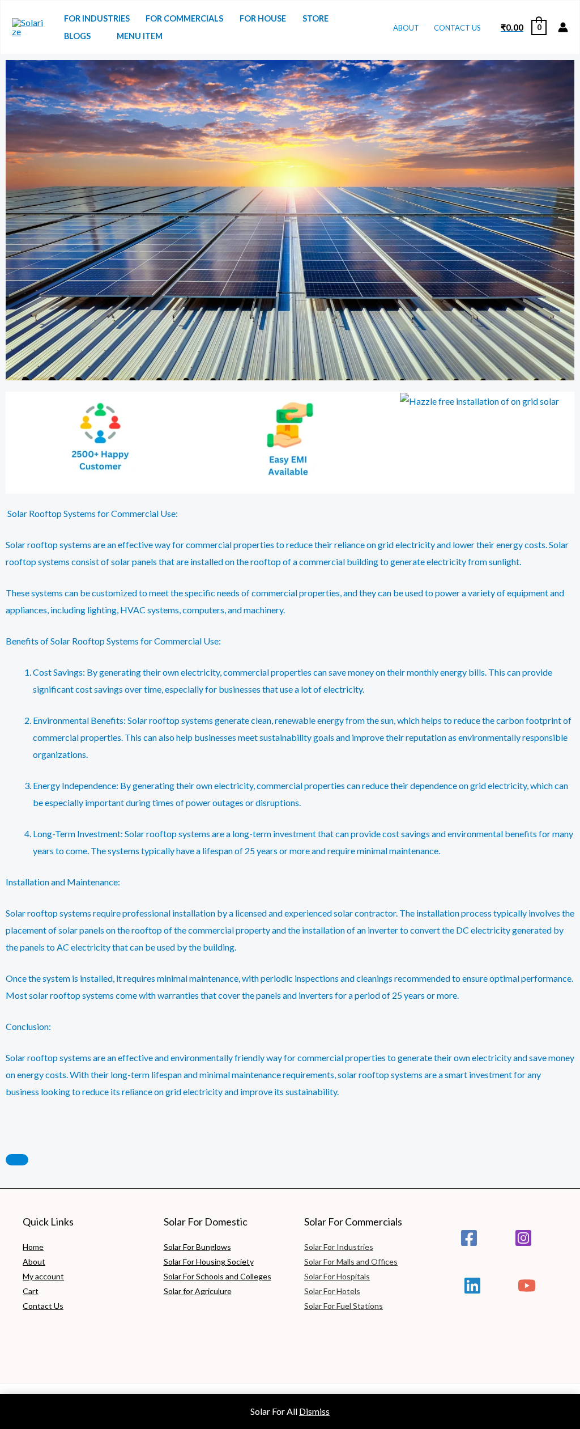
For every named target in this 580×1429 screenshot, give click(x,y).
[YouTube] (527, 1285)
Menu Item (140, 36)
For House (263, 18)
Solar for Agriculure (198, 1291)
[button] (16, 434)
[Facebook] (469, 1238)
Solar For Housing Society (209, 1261)
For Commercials (184, 18)
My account (43, 1276)
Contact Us (457, 27)
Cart (31, 1291)
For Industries (97, 18)
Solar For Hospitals (337, 1276)
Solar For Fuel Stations (343, 1306)
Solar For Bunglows (197, 1247)
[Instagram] (523, 1238)
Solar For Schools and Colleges (217, 1276)
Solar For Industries (338, 1247)
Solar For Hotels (332, 1291)
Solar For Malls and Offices (351, 1261)
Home (33, 1247)
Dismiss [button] (314, 1411)
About (406, 27)
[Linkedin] (472, 1285)
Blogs (77, 36)
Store (315, 18)
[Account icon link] (563, 27)
